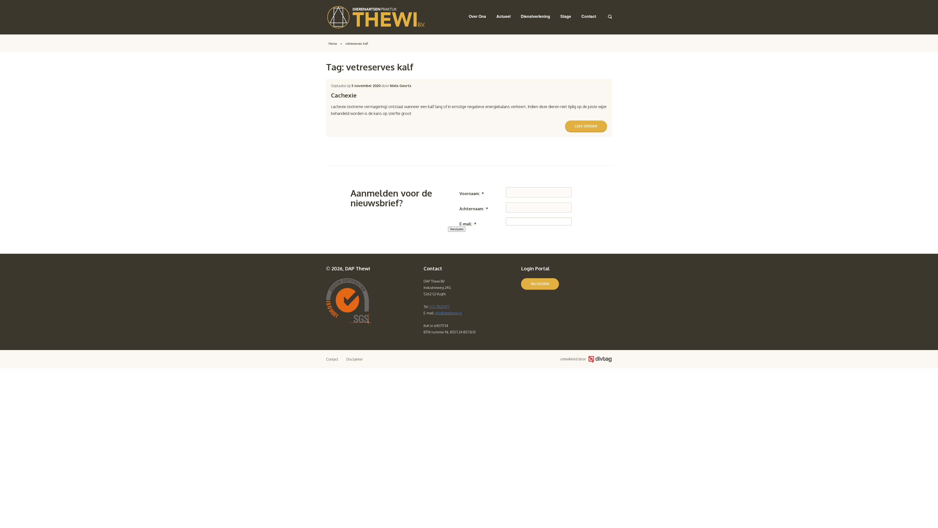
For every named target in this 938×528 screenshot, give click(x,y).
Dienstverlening (535, 16)
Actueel (503, 16)
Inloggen (540, 284)
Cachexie (344, 95)
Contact (588, 16)
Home (333, 43)
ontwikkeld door (573, 359)
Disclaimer (354, 359)
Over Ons (477, 16)
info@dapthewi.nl (448, 313)
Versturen (456, 229)
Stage (565, 16)
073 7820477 (439, 307)
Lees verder (586, 126)
